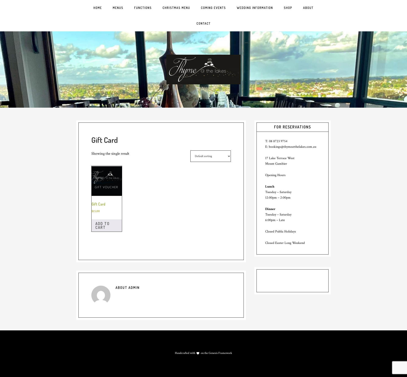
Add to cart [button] (102, 225)
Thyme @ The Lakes (203, 69)
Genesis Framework (220, 353)
